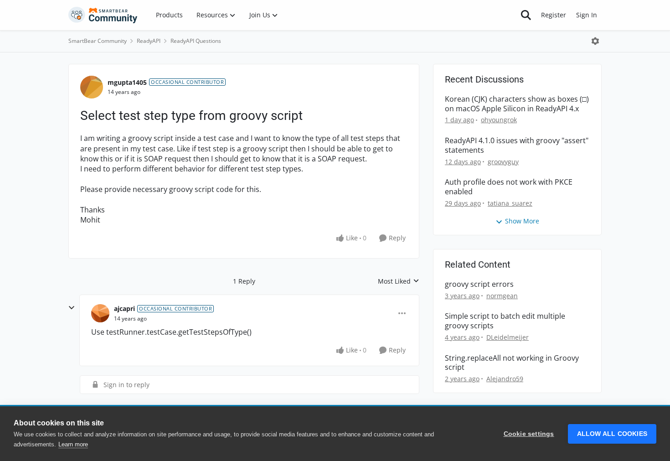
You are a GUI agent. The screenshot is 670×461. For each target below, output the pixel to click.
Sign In (586, 14)
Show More (522, 221)
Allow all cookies (612, 433)
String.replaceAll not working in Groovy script (512, 363)
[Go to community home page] (103, 15)
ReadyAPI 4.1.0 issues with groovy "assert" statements (516, 145)
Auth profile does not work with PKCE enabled (508, 187)
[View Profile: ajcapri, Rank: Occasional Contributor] (100, 313)
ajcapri (124, 308)
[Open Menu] (595, 41)
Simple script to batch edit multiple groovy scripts (505, 321)
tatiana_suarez (510, 203)
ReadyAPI (148, 41)
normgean (502, 295)
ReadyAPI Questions (195, 41)
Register (553, 14)
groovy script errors (479, 284)
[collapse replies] (71, 307)
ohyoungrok (499, 119)
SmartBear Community (97, 41)
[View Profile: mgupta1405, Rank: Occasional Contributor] (91, 87)
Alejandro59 (504, 378)
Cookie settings (529, 433)
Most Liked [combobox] (398, 281)
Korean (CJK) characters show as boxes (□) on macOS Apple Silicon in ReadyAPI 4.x (517, 104)
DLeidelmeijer (507, 337)
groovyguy (503, 161)
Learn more (73, 444)
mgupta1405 (127, 82)
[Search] (526, 15)
